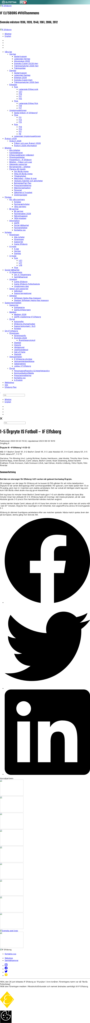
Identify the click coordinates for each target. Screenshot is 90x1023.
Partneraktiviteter (22, 204)
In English (18, 380)
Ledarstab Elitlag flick (28, 103)
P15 (20, 98)
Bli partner (14, 209)
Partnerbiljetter (20, 227)
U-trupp (12, 256)
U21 (20, 91)
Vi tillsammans (15, 272)
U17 (20, 263)
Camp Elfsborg (20, 244)
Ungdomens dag (21, 286)
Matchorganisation (22, 188)
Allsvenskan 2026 (22, 61)
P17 (20, 96)
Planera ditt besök (17, 169)
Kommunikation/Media (24, 373)
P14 (20, 127)
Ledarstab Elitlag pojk (28, 89)
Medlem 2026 (20, 314)
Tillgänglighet (20, 176)
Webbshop (9, 382)
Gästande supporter (18, 164)
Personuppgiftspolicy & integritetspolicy (32, 371)
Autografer (19, 321)
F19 (20, 105)
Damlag (12, 70)
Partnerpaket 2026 (22, 213)
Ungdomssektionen (17, 110)
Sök (6, 385)
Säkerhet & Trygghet (23, 192)
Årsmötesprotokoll (27, 340)
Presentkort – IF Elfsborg (20, 159)
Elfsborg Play (11, 387)
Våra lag (8, 52)
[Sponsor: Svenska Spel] (23, 3)
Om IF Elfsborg (11, 331)
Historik (17, 345)
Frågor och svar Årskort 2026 (27, 143)
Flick (16, 101)
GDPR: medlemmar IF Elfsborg (27, 317)
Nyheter (17, 202)
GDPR (16, 223)
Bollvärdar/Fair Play (22, 183)
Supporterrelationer (23, 293)
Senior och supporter (18, 288)
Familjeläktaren (16, 152)
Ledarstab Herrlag (22, 59)
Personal (18, 190)
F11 (20, 117)
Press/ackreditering (22, 185)
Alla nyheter (19, 237)
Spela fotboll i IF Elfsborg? (26, 113)
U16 (20, 265)
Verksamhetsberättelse (24, 361)
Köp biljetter (14, 150)
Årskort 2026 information (25, 145)
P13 (20, 129)
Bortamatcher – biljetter (19, 166)
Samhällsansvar (21, 277)
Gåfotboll (18, 291)
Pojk (16, 87)
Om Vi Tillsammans (22, 274)
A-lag (16, 249)
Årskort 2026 (11, 138)
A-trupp (12, 246)
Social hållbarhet (21, 225)
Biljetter (8, 34)
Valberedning (20, 364)
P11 (20, 131)
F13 (20, 120)
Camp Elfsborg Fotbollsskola (27, 284)
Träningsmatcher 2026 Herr (26, 66)
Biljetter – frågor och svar (20, 162)
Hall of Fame (19, 352)
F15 (20, 122)
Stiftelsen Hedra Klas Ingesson (27, 298)
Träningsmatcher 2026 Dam (26, 82)
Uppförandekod (21, 349)
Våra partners (20, 206)
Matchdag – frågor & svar (25, 178)
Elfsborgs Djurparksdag (24, 324)
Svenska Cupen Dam (23, 80)
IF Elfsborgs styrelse (23, 359)
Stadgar (17, 342)
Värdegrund (19, 347)
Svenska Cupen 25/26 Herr (26, 63)
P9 (20, 134)
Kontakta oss (20, 230)
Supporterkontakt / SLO (24, 326)
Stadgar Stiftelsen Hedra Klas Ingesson (31, 300)
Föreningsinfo (20, 335)
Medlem (12, 312)
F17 (20, 108)
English (8, 36)
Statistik (17, 354)
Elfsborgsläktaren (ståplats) (21, 155)
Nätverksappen (21, 216)
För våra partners (17, 199)
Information (14, 220)
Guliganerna (19, 307)
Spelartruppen (20, 56)
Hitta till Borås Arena (23, 174)
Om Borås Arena (21, 171)
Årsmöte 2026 (20, 338)
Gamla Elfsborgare (22, 310)
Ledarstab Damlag (22, 75)
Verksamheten (15, 356)
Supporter (18, 242)
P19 (20, 94)
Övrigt (12, 319)
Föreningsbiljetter (17, 157)
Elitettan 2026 (20, 77)
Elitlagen (13, 84)
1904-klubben (20, 218)
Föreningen (14, 234)
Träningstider (20, 68)
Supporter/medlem (13, 303)
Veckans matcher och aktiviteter (28, 181)
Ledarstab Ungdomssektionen (27, 136)
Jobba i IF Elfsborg (22, 366)
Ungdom (13, 279)
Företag (8, 197)
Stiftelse (13, 295)
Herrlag (12, 54)
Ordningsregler (20, 195)
